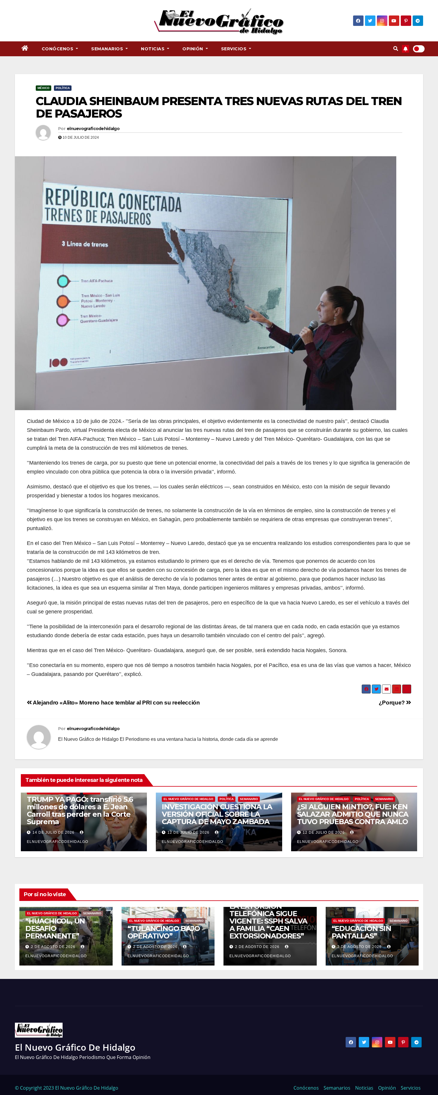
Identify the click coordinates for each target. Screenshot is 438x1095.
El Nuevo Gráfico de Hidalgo (188, 799)
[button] (395, 48)
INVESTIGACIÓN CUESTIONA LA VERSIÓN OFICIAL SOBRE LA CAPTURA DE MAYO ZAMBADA (217, 814)
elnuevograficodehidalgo (93, 128)
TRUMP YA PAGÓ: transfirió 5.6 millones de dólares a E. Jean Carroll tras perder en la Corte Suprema (80, 810)
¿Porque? (392, 702)
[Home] (25, 48)
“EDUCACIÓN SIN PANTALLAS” (361, 932)
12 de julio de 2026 (188, 832)
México (43, 88)
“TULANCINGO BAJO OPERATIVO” (164, 932)
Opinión (193, 48)
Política (63, 88)
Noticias (153, 48)
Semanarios (108, 48)
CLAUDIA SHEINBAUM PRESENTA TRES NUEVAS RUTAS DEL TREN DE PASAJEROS (219, 107)
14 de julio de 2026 (53, 832)
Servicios (234, 48)
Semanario (249, 799)
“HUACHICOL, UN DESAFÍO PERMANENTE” (55, 928)
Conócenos (58, 48)
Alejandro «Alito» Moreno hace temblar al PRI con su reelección (116, 702)
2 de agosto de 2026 (53, 947)
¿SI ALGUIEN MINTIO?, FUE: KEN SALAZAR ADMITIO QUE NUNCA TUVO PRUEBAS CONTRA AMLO (352, 814)
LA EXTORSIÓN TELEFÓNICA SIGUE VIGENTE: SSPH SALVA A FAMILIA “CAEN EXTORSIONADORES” (268, 921)
